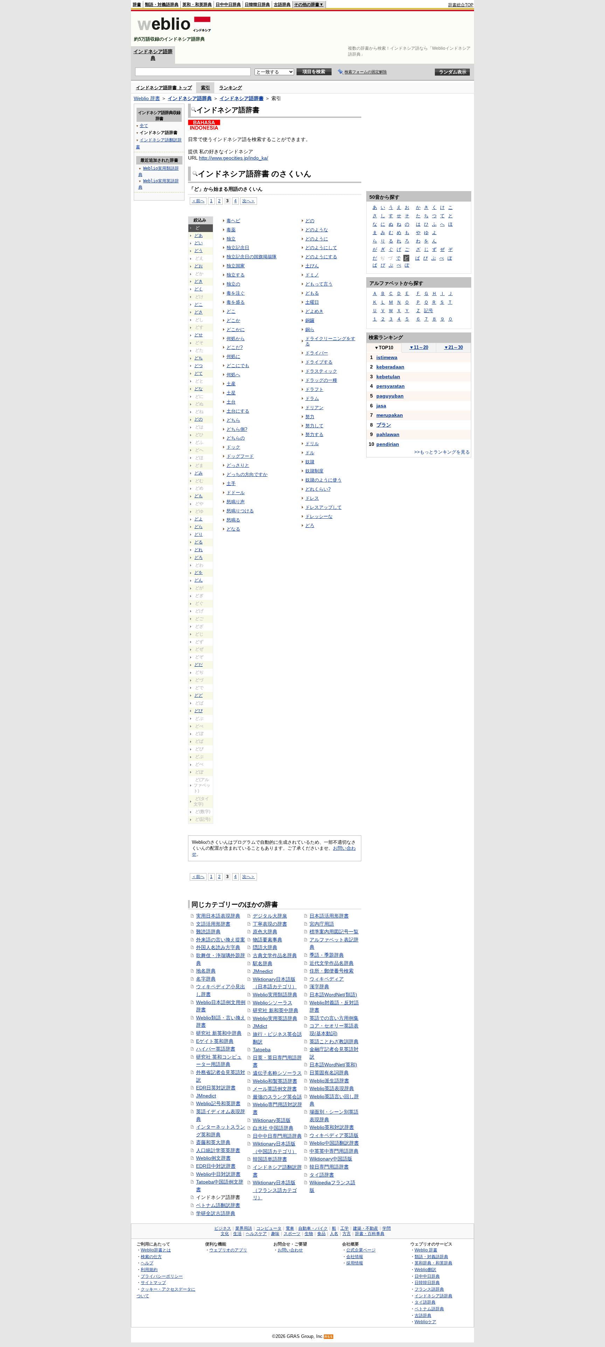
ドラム (312, 398)
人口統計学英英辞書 (218, 1150)
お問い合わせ (290, 1250)
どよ (198, 519)
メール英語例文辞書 (275, 1089)
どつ (198, 365)
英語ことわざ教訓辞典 (334, 1041)
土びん (312, 265)
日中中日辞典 (228, 4)
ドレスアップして (323, 507)
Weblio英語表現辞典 (332, 1088)
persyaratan (390, 386)
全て (144, 125)
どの (198, 419)
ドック (233, 447)
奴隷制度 (314, 470)
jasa (381, 405)
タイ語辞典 (425, 1302)
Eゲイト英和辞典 (215, 1041)
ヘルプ (147, 1263)
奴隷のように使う (323, 480)
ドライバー (316, 353)
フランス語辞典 (429, 1289)
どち (198, 358)
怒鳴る (233, 519)
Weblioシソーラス (272, 1002)
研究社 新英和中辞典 (219, 1033)
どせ (198, 334)
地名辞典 (206, 971)
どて (198, 373)
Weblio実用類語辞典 (275, 994)
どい (198, 242)
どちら (233, 420)
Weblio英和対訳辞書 (332, 1127)
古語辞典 (282, 4)
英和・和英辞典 (197, 4)
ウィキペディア (327, 979)
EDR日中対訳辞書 (216, 1166)
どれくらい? (318, 489)
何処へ (233, 374)
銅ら (309, 329)
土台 (231, 402)
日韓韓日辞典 (257, 4)
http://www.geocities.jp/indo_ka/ (233, 158)
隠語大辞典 (265, 947)
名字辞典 (206, 979)
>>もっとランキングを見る (442, 452)
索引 (205, 87)
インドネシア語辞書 (242, 98)
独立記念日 (238, 247)
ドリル (312, 443)
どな (198, 388)
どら (198, 526)
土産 (231, 383)
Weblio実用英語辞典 (275, 1018)
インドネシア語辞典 (190, 98)
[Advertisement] (345, 28)
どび (198, 710)
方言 (346, 1234)
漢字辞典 (319, 986)
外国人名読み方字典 (218, 947)
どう (198, 250)
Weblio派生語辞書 (329, 1080)
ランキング (230, 87)
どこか (233, 320)
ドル (309, 452)
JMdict (260, 1026)
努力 (309, 416)
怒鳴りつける (240, 510)
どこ (198, 304)
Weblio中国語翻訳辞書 (334, 1143)
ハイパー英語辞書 (215, 1049)
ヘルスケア (256, 1234)
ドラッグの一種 (321, 380)
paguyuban (390, 396)
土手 (231, 483)
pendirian (387, 444)
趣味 (275, 1234)
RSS (329, 1337)
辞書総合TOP (460, 4)
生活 (237, 1234)
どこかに (236, 329)
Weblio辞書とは (156, 1250)
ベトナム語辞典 (429, 1308)
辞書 (137, 4)
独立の (233, 284)
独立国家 (236, 265)
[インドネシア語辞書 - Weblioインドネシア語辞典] (173, 33)
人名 (334, 1234)
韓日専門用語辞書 (329, 1167)
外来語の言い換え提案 (220, 939)
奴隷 (309, 461)
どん (198, 580)
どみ (198, 473)
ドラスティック (321, 371)
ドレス (312, 498)
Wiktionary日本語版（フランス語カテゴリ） (275, 1190)
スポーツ (292, 1234)
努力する (314, 434)
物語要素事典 (267, 939)
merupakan (389, 415)
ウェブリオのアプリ (228, 1250)
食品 (321, 1234)
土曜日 (312, 302)
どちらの (236, 438)
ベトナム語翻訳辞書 (218, 1205)
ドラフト (314, 389)
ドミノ (312, 275)
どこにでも (238, 365)
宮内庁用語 (322, 924)
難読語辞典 (208, 931)
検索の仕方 (151, 1256)
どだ (198, 664)
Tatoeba (262, 1049)
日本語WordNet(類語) (333, 994)
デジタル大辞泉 (270, 916)
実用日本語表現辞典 (218, 916)
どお (198, 266)
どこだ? (235, 347)
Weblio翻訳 (425, 1269)
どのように (316, 238)
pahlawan (387, 434)
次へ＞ (248, 200)
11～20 (418, 347)
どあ (198, 235)
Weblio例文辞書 (213, 1158)
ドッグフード (240, 456)
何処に (233, 356)
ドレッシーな (319, 516)
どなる (233, 529)
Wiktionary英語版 (272, 1120)
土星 (231, 392)
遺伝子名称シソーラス (277, 1073)
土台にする (238, 411)
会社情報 (354, 1256)
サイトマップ (153, 1282)
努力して (314, 425)
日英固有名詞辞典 (329, 1072)
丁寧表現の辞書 (270, 924)
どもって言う (319, 284)
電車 (290, 1228)
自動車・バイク (313, 1228)
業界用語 (243, 1228)
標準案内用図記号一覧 (334, 931)
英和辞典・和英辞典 (433, 1263)
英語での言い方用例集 (334, 1018)
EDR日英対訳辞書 (216, 1087)
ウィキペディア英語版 (334, 1135)
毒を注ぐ (236, 293)
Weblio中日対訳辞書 (218, 1174)
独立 (231, 238)
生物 (309, 1234)
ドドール (236, 492)
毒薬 (231, 229)
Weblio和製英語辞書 (275, 1081)
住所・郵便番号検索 (332, 971)
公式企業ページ (361, 1250)
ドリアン (314, 407)
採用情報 (354, 1263)
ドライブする (319, 362)
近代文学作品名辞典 (332, 963)
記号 (428, 310)
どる (198, 542)
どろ (198, 557)
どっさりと (238, 465)
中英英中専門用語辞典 (334, 1151)
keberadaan (390, 367)
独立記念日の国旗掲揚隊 (252, 256)
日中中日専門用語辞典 (277, 1136)
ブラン (383, 425)
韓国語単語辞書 (270, 1159)
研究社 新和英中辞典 (275, 1010)
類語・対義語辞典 (162, 4)
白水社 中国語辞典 (273, 1128)
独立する (236, 275)
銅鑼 (309, 320)
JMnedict (206, 1096)
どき (198, 281)
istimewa (386, 357)
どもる (312, 293)
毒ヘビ (233, 220)
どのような (316, 229)
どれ (198, 549)
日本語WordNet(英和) (333, 1064)
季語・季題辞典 (327, 955)
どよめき (314, 311)
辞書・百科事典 (369, 1234)
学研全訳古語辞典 (215, 1213)
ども (198, 495)
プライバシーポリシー (162, 1276)
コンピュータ (268, 1228)
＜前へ (198, 200)
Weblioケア (425, 1321)
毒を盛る (236, 302)
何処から (236, 338)
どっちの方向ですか (247, 474)
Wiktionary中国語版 (331, 1159)
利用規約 (149, 1269)
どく (198, 289)
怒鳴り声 (236, 501)
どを (198, 572)
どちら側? (237, 429)
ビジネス (222, 1228)
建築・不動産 (365, 1228)
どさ (198, 312)
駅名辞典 (262, 963)
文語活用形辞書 (213, 924)
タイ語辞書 (322, 1175)
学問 (386, 1228)
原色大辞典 (265, 931)
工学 (344, 1228)
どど (198, 695)
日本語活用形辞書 (329, 916)
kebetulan (388, 376)
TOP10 (383, 347)
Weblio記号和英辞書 (218, 1103)
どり (198, 534)
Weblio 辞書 (147, 98)
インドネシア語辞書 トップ (164, 87)
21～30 (453, 347)
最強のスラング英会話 (277, 1097)
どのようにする (321, 256)
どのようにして (321, 247)
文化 (225, 1234)
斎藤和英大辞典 (213, 1142)
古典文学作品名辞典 (275, 955)
